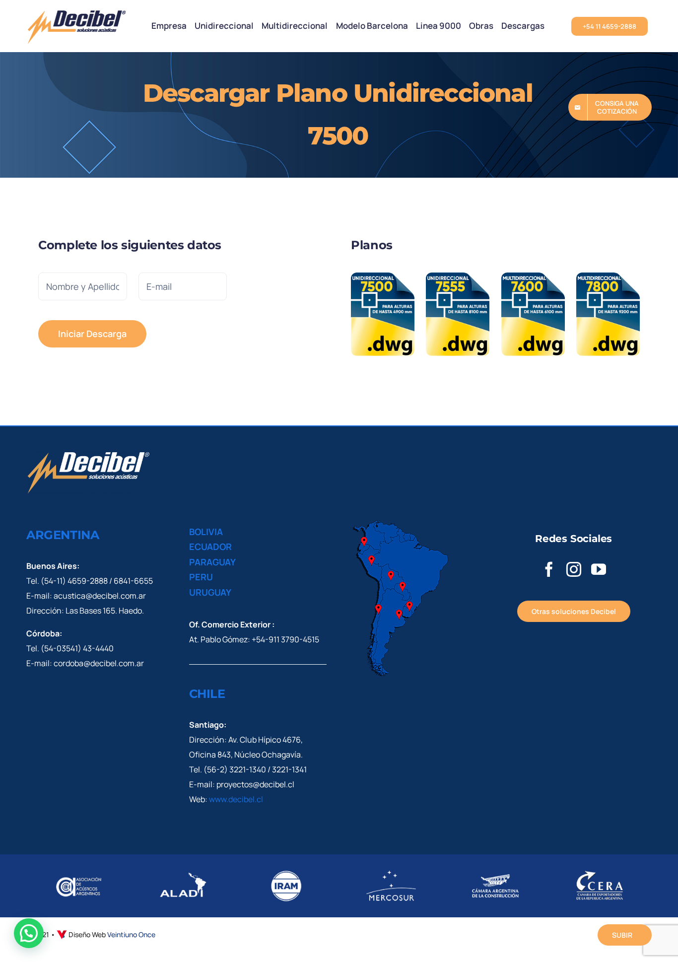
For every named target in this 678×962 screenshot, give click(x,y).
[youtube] (598, 569)
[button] (29, 933)
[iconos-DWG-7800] (608, 277)
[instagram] (573, 569)
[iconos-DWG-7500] (382, 277)
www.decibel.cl (236, 799)
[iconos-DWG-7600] (533, 277)
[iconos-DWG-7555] (457, 277)
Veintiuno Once (131, 934)
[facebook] (549, 569)
